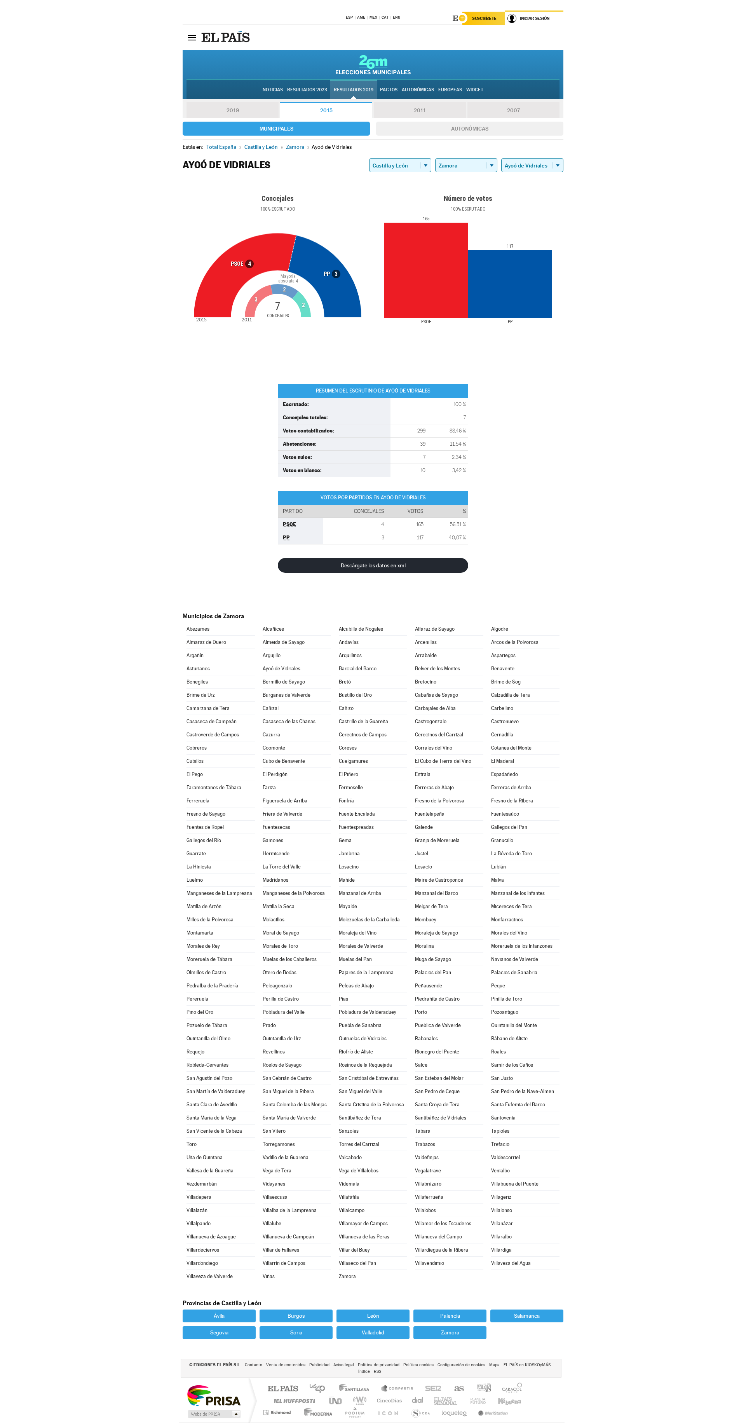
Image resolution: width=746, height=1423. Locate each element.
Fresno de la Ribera (512, 801)
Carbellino (502, 708)
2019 (233, 110)
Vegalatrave (428, 1171)
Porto (421, 1012)
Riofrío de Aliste (356, 1052)
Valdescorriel (505, 1157)
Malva (497, 880)
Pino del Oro (199, 1012)
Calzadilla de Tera (510, 695)
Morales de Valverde (361, 946)
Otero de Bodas (279, 972)
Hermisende (276, 853)
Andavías (349, 642)
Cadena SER (431, 1389)
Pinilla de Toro (506, 999)
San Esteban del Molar (439, 1078)
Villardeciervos (202, 1250)
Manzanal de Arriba (360, 893)
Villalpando (198, 1223)
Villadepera (198, 1197)
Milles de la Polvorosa (210, 920)
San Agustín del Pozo (209, 1078)
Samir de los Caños (512, 1065)
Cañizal (271, 708)
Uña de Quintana (204, 1157)
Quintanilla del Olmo (208, 1038)
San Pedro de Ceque (437, 1091)
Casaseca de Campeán (211, 721)
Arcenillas (426, 642)
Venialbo (500, 1171)
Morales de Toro (280, 946)
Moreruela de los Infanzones (522, 946)
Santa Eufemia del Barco (518, 1104)
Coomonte (274, 748)
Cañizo (346, 708)
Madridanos (275, 880)
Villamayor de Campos (363, 1223)
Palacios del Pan (433, 972)
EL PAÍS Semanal (446, 1401)
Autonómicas (469, 129)
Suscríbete (484, 18)
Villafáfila (349, 1197)
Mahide (347, 880)
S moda (420, 1412)
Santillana (356, 1389)
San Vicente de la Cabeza (214, 1131)
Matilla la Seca (279, 906)
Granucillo (502, 840)
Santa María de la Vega (211, 1118)
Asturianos (198, 668)
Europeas (450, 89)
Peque (498, 986)
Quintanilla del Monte (514, 1025)
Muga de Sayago (433, 959)
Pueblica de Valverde (438, 1025)
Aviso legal (343, 1364)
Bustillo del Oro (355, 695)
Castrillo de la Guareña (363, 721)
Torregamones (279, 1144)
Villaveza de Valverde (209, 1276)
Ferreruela (197, 801)
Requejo (195, 1052)
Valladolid (373, 1332)
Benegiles (197, 682)
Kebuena (503, 1401)
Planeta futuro (475, 1401)
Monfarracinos (507, 920)
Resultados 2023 (307, 89)
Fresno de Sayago (205, 814)
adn (481, 1389)
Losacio (423, 867)
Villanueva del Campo (438, 1237)
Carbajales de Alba (435, 708)
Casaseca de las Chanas (289, 721)
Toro (191, 1144)
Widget (474, 89)
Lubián (498, 867)
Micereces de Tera (511, 906)
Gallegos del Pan (509, 827)
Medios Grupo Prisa (213, 1414)
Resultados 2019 (353, 89)
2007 (513, 110)
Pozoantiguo (504, 1012)
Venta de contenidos (285, 1364)
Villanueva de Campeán (288, 1237)
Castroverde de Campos (212, 735)
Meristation (491, 1412)
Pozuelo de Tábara (206, 1025)
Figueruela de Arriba (285, 801)
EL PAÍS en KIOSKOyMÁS (527, 1364)
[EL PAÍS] (226, 37)
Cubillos (195, 761)
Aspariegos (503, 655)
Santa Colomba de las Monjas (295, 1104)
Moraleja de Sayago (436, 933)
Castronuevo (505, 721)
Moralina (424, 946)
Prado (269, 1025)
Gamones (273, 840)
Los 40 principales (320, 1389)
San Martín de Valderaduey (215, 1091)
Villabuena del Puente (515, 1184)
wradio (358, 1401)
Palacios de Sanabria (514, 972)
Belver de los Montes (437, 668)
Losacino (349, 867)
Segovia (219, 1332)
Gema (345, 840)
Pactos (388, 89)
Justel (421, 853)
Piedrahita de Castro (437, 999)
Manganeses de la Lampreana (219, 893)
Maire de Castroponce (439, 880)
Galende (424, 827)
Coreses (348, 748)
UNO (336, 1401)
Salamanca (527, 1316)
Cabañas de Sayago (436, 695)
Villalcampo (351, 1210)
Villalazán (196, 1210)
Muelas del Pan (355, 959)
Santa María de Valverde (289, 1118)
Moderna (316, 1412)
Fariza (269, 787)
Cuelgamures (353, 761)
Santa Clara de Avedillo (211, 1104)
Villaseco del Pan (357, 1263)
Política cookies (418, 1364)
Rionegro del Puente (437, 1052)
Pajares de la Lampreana (366, 972)
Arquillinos (350, 655)
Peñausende (428, 986)
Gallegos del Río (203, 840)
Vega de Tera (277, 1171)
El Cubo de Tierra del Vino (443, 761)
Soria (296, 1332)
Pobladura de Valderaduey (367, 1012)
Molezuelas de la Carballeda (369, 920)
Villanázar (502, 1223)
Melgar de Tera (431, 906)
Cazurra (271, 735)
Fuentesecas (276, 827)
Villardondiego (202, 1263)
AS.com (455, 1389)
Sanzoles (349, 1131)
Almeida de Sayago (284, 642)
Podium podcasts (354, 1412)
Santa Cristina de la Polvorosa (371, 1104)
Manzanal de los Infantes (518, 893)
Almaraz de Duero (206, 642)
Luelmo (194, 880)
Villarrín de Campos (284, 1263)
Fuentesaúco (505, 814)
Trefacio (500, 1144)
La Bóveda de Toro (511, 853)
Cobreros (196, 748)
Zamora (347, 1276)
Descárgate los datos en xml (373, 565)
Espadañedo (504, 774)
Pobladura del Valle (284, 1012)
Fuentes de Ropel (205, 827)
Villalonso (501, 1210)
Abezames (197, 629)
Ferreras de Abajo (434, 787)
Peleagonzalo (277, 986)
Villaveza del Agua (511, 1263)
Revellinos (274, 1052)
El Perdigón (275, 774)
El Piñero (348, 774)
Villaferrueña (429, 1197)
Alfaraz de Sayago (435, 629)
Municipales (276, 129)
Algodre (499, 629)
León (373, 1316)
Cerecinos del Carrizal (439, 735)
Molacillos (273, 920)
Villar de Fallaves (281, 1250)
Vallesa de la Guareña (210, 1171)
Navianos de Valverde (514, 959)
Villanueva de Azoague (211, 1237)
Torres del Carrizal (359, 1144)
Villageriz (501, 1197)
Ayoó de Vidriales (281, 668)
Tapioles (500, 1131)
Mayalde (348, 906)
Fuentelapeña (429, 814)
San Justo (502, 1078)
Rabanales (426, 1038)
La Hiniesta (198, 867)
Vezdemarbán (201, 1184)
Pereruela (197, 999)
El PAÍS (282, 1389)
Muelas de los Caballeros (290, 959)
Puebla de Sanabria (360, 1025)
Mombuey (425, 920)
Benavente (502, 668)
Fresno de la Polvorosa (439, 801)
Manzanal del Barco (436, 893)
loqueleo (454, 1412)
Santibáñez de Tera (360, 1118)
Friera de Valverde (282, 814)
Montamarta (199, 933)
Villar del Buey (354, 1250)
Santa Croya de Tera (437, 1104)
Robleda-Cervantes (207, 1065)
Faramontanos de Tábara (213, 787)
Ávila (219, 1316)
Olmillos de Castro (206, 972)
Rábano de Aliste (509, 1038)
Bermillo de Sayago (284, 682)
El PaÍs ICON (387, 1412)
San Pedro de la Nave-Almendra (525, 1091)
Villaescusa (275, 1197)
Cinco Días (388, 1401)
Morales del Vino (509, 933)
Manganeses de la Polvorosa (294, 893)
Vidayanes (274, 1184)
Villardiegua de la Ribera (441, 1250)
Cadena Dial (417, 1401)
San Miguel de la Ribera (288, 1091)
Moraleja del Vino (357, 933)
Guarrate (196, 853)
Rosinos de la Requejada (365, 1065)
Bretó (345, 682)
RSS (377, 1371)
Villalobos (425, 1210)
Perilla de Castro (281, 999)
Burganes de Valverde (286, 695)
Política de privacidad (378, 1364)
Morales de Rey (203, 946)
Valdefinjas (427, 1157)
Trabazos (425, 1144)
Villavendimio (429, 1263)
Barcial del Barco (357, 668)
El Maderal (502, 761)
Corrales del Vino (433, 748)
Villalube (272, 1223)
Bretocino (425, 682)
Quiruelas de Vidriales (363, 1038)
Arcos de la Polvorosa (515, 642)
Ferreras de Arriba (511, 787)
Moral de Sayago (281, 933)
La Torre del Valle (282, 867)
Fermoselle (351, 787)
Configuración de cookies (461, 1364)
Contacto (253, 1364)
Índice (364, 1371)
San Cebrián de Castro (287, 1078)
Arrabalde (426, 655)
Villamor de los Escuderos (443, 1223)
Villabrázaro (428, 1184)
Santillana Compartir (397, 1389)
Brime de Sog (506, 682)
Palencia (450, 1316)
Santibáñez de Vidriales (440, 1118)
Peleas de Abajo (356, 986)
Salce (421, 1065)
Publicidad (319, 1364)
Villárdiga (501, 1250)
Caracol (509, 1389)
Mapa (494, 1364)
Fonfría (346, 801)
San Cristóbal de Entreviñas (369, 1078)
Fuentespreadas (356, 827)
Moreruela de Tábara (209, 959)
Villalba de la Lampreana (290, 1210)
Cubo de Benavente (284, 761)
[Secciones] (192, 37)
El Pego (194, 774)
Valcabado (350, 1157)
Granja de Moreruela (437, 840)
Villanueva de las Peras (364, 1237)
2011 (420, 110)
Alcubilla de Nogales (361, 629)
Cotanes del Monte (511, 748)
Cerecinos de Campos (363, 735)
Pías (343, 999)
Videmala (349, 1184)
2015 (326, 110)
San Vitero (274, 1131)
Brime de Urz (200, 695)
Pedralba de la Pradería (212, 986)
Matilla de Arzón (203, 906)
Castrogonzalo (430, 721)
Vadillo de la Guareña (286, 1157)
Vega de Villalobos (358, 1171)
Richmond (277, 1412)
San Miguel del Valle (360, 1091)
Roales (498, 1052)
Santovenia (503, 1118)
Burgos (296, 1316)
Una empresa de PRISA (214, 1395)
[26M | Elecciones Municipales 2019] (373, 64)
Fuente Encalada (357, 814)
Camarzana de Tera (208, 708)
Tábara (423, 1131)
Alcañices (273, 629)
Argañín (195, 655)
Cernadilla (502, 735)
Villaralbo (501, 1237)
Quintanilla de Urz (282, 1038)
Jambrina (349, 853)
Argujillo (272, 655)
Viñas (269, 1276)
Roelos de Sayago (282, 1065)
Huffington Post (293, 1401)
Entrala (423, 774)
